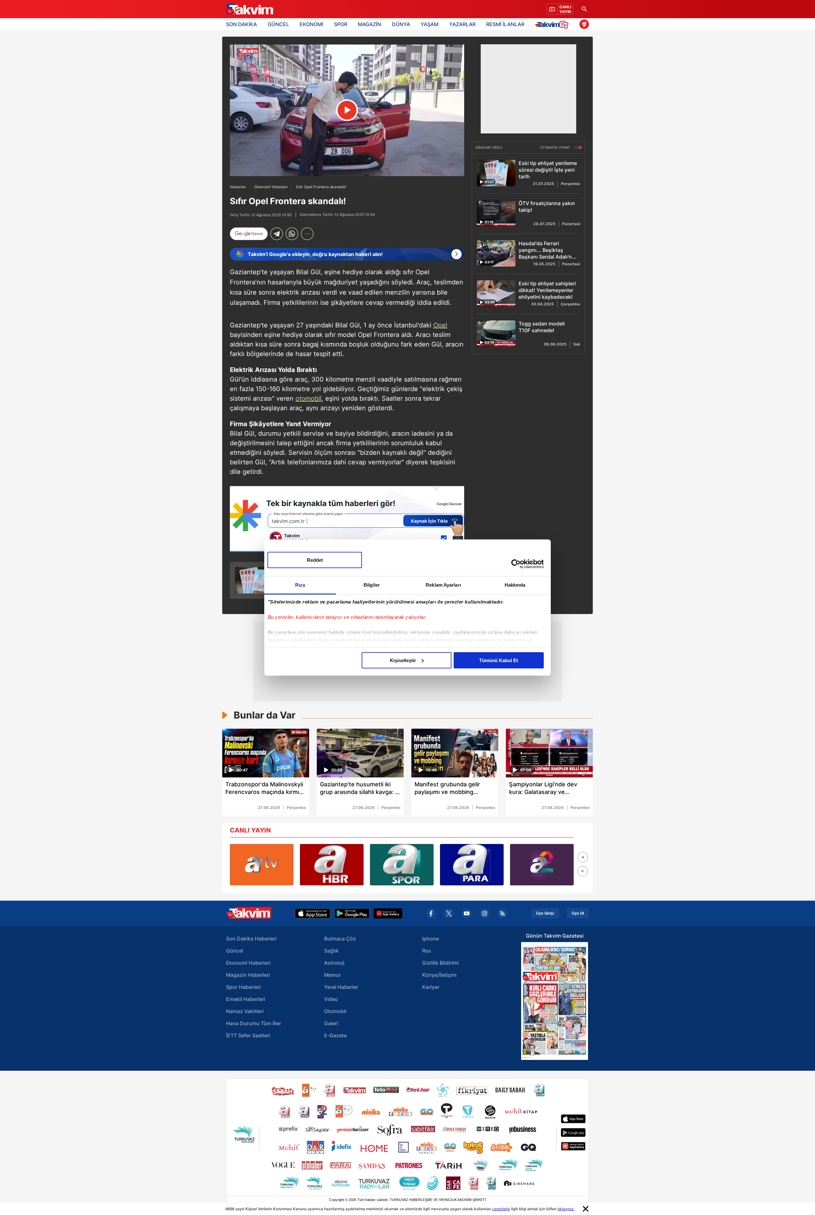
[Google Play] (352, 913)
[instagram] (484, 913)
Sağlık (331, 950)
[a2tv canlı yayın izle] (542, 864)
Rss (426, 950)
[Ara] (584, 9)
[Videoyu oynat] (347, 110)
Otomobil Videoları (271, 186)
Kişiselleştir (403, 660)
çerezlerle (501, 1208)
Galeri (331, 1023)
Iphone (430, 938)
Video (331, 999)
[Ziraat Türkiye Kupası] (584, 24)
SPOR (340, 24)
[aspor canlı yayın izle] (402, 864)
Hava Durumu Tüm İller (253, 1023)
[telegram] (276, 233)
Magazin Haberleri (248, 975)
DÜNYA (401, 24)
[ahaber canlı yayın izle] (332, 864)
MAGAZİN (369, 24)
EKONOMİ (311, 24)
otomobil (308, 398)
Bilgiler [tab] (372, 584)
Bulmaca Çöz (340, 938)
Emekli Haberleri (245, 999)
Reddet (315, 559)
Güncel (234, 950)
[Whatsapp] (292, 233)
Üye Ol (578, 913)
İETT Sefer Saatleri (248, 1035)
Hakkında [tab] (515, 584)
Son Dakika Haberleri (251, 938)
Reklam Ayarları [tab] (443, 584)
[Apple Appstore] (312, 913)
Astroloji (334, 963)
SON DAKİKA (241, 24)
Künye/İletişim (439, 975)
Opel (440, 325)
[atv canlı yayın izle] (262, 864)
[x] (449, 913)
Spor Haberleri (243, 987)
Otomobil (335, 1011)
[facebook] (431, 913)
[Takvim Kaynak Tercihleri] (347, 519)
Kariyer (430, 987)
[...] (307, 233)
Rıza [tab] (300, 584)
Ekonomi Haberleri (248, 963)
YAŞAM (429, 24)
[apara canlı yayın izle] (472, 864)
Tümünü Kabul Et (498, 660)
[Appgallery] (387, 913)
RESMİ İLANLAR (505, 24)
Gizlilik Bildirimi (440, 963)
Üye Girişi (545, 913)
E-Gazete (335, 1035)
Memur (332, 975)
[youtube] (467, 913)
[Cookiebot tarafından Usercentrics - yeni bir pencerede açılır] (516, 564)
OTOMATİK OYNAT (555, 147)
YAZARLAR (462, 24)
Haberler (238, 186)
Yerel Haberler (341, 987)
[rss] (502, 913)
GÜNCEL (278, 24)
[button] (583, 857)
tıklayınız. (566, 1208)
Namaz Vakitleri (245, 1011)
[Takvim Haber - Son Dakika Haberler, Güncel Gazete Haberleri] (249, 9)
